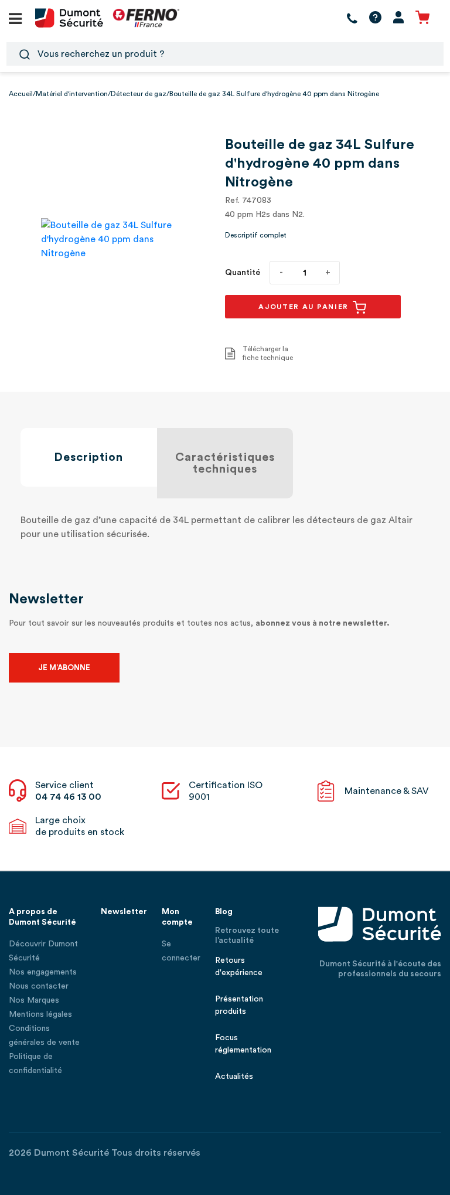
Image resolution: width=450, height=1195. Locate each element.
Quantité (242, 273)
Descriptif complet (256, 235)
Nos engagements (43, 972)
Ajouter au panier (305, 306)
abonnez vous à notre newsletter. (322, 623)
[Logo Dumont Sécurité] (69, 17)
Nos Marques (34, 1000)
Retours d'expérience (238, 966)
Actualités (234, 1076)
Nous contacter (39, 986)
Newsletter (124, 912)
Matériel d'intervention (72, 93)
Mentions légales (40, 1014)
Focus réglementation (243, 1044)
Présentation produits (239, 1005)
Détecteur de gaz (138, 93)
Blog (224, 912)
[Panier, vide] (422, 18)
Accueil (21, 93)
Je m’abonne (64, 667)
